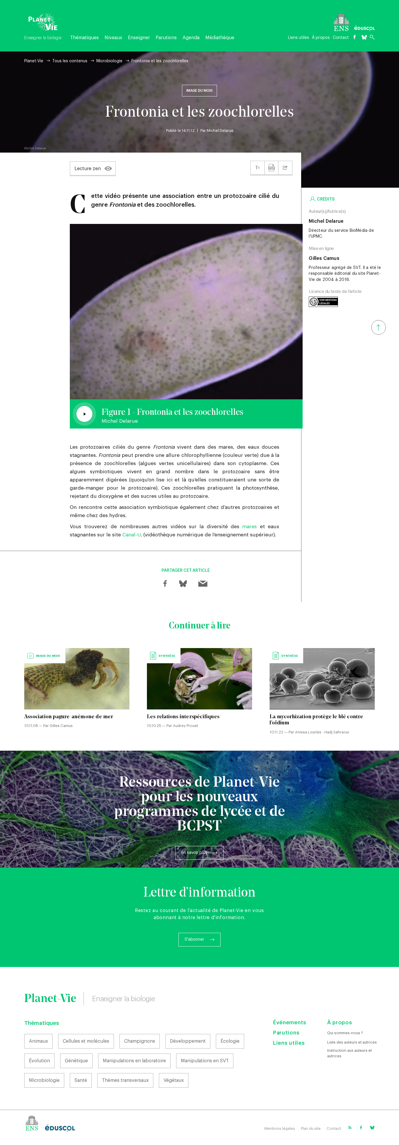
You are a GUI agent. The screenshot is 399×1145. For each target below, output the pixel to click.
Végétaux (174, 1080)
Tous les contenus (69, 61)
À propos (321, 38)
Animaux (38, 1041)
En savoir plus (194, 853)
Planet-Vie (33, 61)
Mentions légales (279, 1128)
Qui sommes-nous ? (345, 1033)
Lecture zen (87, 168)
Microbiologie (109, 61)
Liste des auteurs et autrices (352, 1042)
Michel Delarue (220, 130)
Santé (80, 1080)
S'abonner (194, 939)
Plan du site (311, 1128)
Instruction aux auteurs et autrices (349, 1053)
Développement (188, 1041)
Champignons (139, 1041)
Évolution (39, 1060)
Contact (341, 38)
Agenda (191, 37)
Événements (289, 1022)
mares (249, 526)
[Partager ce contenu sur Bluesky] (183, 583)
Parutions (166, 37)
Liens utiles (298, 38)
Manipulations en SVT (205, 1060)
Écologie (230, 1041)
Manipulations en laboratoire (134, 1060)
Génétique (76, 1060)
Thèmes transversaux (125, 1080)
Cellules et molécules (86, 1041)
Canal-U (131, 534)
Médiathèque (219, 37)
